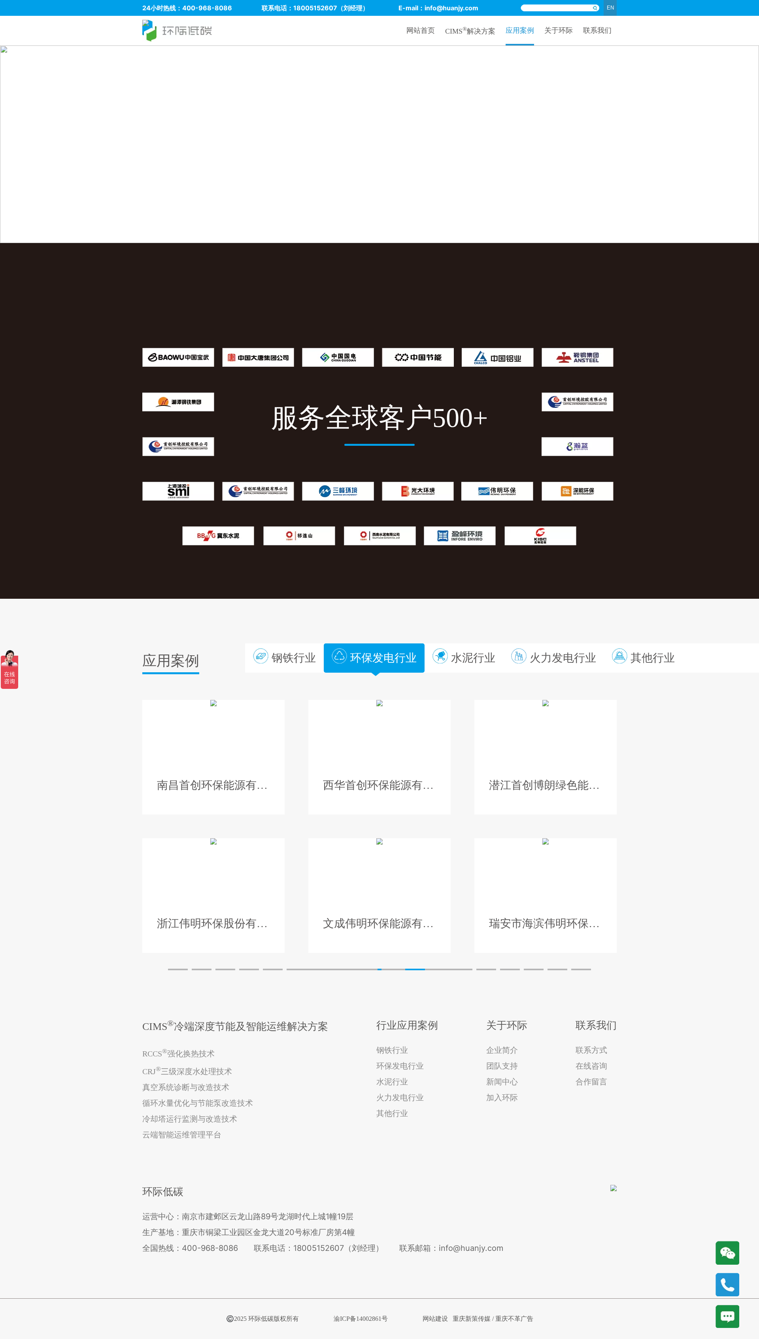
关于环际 (558, 30)
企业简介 (502, 1050)
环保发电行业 (400, 1066)
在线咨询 (591, 1066)
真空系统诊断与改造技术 (185, 1087)
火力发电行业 (400, 1097)
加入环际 (502, 1097)
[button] (178, 969)
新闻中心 (502, 1081)
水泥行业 (392, 1081)
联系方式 (591, 1050)
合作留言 (591, 1081)
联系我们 (597, 30)
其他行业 (392, 1113)
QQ (727, 1316)
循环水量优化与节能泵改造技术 (197, 1103)
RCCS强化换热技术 (178, 1052)
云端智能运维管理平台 (181, 1134)
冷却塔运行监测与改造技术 (189, 1119)
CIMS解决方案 (470, 30)
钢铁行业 (392, 1050)
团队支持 (502, 1066)
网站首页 (420, 30)
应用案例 (520, 30)
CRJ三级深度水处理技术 (187, 1070)
